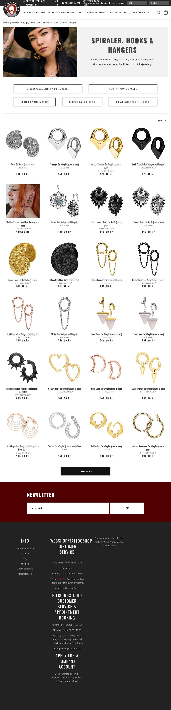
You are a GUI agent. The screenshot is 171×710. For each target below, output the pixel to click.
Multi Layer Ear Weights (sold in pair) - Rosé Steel (23, 448)
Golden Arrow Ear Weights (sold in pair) (148, 388)
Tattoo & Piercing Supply (92, 12)
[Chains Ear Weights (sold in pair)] (64, 313)
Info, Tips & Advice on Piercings (142, 12)
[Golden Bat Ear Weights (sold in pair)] (106, 425)
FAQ (25, 558)
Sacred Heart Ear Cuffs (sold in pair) (148, 222)
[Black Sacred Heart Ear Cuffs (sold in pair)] (106, 201)
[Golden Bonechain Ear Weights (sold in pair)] (148, 425)
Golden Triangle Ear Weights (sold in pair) (106, 166)
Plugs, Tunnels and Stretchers (36, 22)
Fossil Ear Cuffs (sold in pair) (23, 164)
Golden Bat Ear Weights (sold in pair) (106, 446)
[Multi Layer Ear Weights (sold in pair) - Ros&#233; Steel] (23, 425)
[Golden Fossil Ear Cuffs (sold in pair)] (23, 259)
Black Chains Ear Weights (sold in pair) (148, 280)
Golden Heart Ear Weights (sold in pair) (64, 388)
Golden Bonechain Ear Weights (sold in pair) (148, 448)
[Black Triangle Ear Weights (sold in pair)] (148, 144)
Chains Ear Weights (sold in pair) (64, 334)
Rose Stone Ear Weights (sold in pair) (106, 334)
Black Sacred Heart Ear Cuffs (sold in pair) (106, 223)
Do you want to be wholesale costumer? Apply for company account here (109, 542)
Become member (117, 3)
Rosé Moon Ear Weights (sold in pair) (106, 388)
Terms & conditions (25, 548)
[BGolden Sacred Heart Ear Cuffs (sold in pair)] (23, 201)
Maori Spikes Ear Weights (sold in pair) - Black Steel (23, 390)
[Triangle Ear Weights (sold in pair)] (64, 144)
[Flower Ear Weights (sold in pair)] (64, 201)
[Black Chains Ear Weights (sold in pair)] (148, 259)
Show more (85, 471)
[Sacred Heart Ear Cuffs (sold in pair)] (148, 201)
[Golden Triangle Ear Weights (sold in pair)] (106, 144)
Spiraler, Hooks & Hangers (65, 22)
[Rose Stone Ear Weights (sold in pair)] (106, 313)
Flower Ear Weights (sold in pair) (64, 222)
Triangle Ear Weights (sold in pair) (64, 164)
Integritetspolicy (25, 574)
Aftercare (115, 12)
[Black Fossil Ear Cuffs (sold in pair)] (64, 259)
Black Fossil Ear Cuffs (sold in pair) (64, 280)
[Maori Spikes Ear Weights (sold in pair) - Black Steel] (23, 368)
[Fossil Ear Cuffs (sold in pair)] (23, 144)
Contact (25, 553)
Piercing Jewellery (34, 12)
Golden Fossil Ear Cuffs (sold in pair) (23, 280)
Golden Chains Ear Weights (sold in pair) (106, 280)
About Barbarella (25, 568)
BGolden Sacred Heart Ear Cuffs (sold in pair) (22, 223)
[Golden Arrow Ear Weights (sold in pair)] (148, 368)
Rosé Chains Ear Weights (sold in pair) (22, 334)
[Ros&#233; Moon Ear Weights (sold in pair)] (106, 368)
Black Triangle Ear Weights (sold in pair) (148, 164)
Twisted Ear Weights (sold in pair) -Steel (64, 446)
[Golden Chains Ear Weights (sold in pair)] (106, 259)
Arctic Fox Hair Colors (61, 12)
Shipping (25, 563)
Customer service (91, 3)
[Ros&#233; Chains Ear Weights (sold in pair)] (23, 313)
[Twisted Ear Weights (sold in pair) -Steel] (64, 425)
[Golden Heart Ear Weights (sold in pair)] (64, 368)
